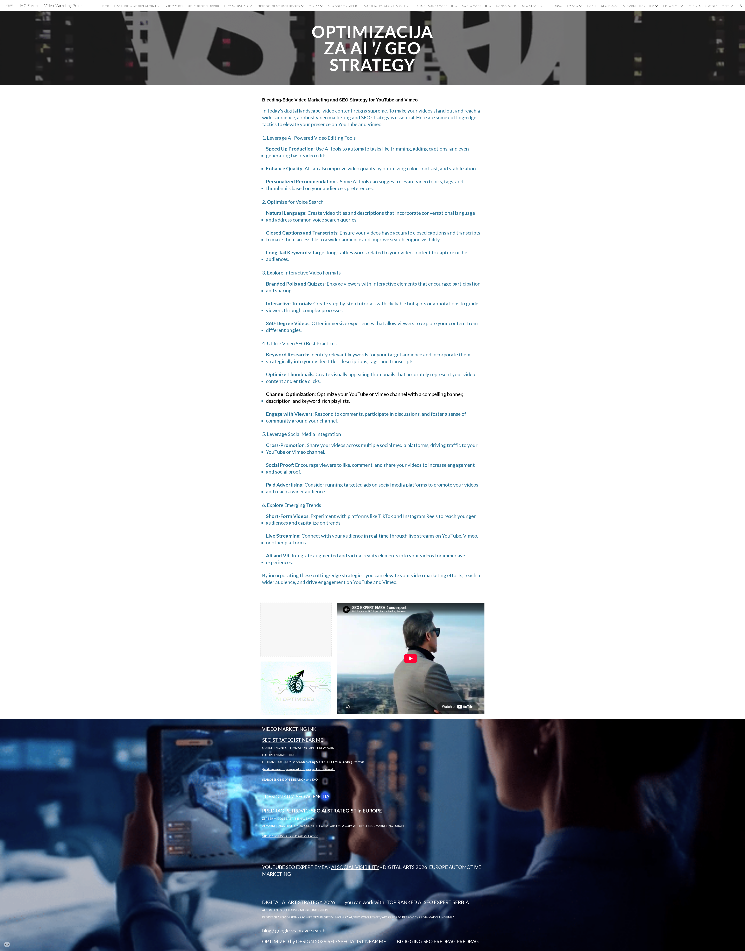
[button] (740, 5)
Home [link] (104, 5)
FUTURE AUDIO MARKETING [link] (436, 5)
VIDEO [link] (314, 5)
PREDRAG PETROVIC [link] (562, 5)
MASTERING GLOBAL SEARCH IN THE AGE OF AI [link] (137, 5)
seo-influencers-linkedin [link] (203, 5)
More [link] (725, 5)
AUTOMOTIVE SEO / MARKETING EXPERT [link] (387, 5)
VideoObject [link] (174, 5)
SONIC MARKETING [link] (476, 5)
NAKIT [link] (591, 5)
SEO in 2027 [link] (609, 5)
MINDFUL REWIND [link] (702, 5)
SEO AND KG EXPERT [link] (343, 5)
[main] (372, 48)
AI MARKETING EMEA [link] (638, 5)
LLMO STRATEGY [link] (236, 5)
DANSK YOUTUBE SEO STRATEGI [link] (519, 5)
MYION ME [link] (671, 5)
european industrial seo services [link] (278, 5)
